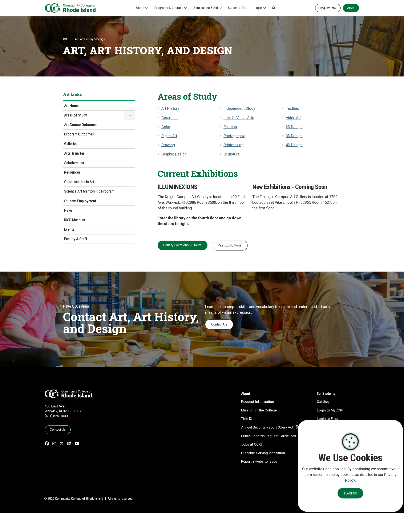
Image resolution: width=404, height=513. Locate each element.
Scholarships (74, 163)
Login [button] (258, 8)
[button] (273, 8)
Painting (230, 127)
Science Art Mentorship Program (89, 191)
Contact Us (219, 324)
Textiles (292, 108)
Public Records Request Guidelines (268, 436)
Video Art (293, 117)
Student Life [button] (236, 8)
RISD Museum (74, 220)
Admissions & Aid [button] (205, 8)
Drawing (168, 145)
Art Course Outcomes (80, 124)
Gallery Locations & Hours (182, 245)
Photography (234, 136)
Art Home (71, 105)
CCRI (66, 39)
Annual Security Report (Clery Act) (268, 427)
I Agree (350, 493)
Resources (72, 172)
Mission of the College (259, 410)
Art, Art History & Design (90, 39)
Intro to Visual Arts (238, 117)
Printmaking (233, 145)
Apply (350, 7)
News (68, 210)
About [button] (140, 8)
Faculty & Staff (75, 239)
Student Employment (80, 201)
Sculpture (231, 154)
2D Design (294, 127)
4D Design (294, 145)
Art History (170, 108)
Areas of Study (75, 115)
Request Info (328, 7)
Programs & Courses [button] (168, 8)
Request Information (257, 401)
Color (165, 127)
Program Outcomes (79, 134)
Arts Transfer (74, 153)
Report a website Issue (259, 461)
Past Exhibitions (230, 245)
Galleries (70, 143)
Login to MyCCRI (330, 410)
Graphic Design (174, 154)
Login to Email (328, 419)
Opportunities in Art (79, 181)
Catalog (323, 401)
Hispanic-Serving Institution (263, 453)
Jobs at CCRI (251, 444)
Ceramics (169, 117)
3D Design (294, 136)
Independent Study (239, 108)
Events (69, 229)
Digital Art (169, 136)
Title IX (246, 419)
